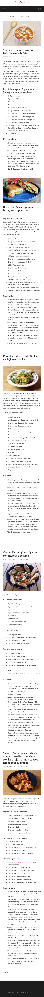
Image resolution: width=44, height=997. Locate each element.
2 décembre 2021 (9, 57)
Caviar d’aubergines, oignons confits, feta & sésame (20, 554)
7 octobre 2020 (8, 214)
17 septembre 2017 (9, 559)
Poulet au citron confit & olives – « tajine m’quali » (21, 357)
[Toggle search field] (39, 9)
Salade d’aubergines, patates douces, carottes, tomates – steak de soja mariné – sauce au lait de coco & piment (21, 757)
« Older (6, 972)
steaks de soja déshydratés (18, 862)
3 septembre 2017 (9, 766)
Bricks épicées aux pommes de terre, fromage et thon (21, 208)
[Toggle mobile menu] (4, 9)
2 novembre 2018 (9, 363)
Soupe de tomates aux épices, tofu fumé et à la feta (20, 51)
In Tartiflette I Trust (22, 993)
